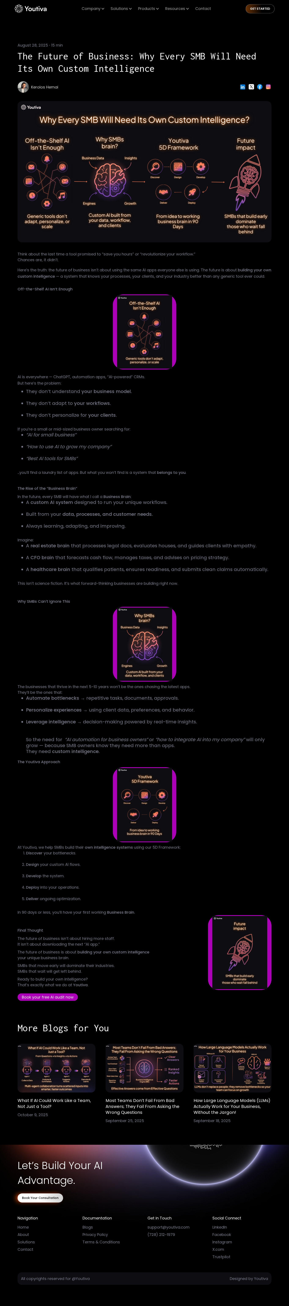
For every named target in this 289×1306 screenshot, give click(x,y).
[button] (93, 9)
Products (146, 8)
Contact (203, 8)
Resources (175, 8)
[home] (30, 8)
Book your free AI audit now (48, 997)
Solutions (119, 8)
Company (91, 8)
